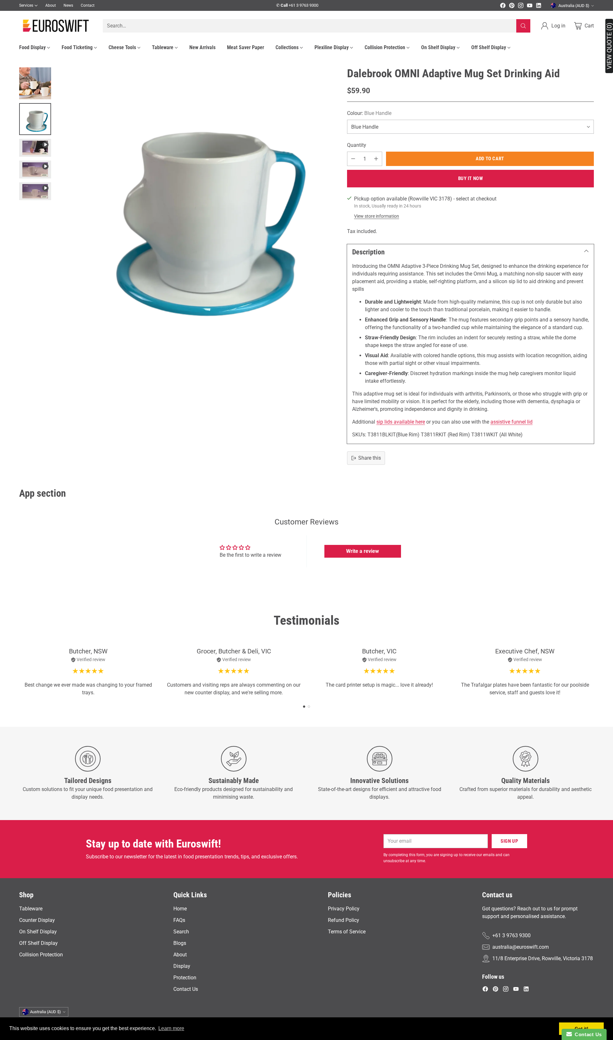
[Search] (523, 26)
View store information (376, 216)
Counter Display (37, 920)
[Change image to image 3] (35, 148)
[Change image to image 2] (35, 119)
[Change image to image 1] (35, 83)
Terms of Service (347, 932)
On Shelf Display (38, 932)
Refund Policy (343, 920)
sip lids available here (400, 422)
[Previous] (19, 672)
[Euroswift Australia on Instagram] (521, 6)
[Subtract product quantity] (353, 159)
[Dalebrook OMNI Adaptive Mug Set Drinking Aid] (195, 205)
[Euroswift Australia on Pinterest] (512, 6)
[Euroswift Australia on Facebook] (503, 6)
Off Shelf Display (38, 943)
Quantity (356, 145)
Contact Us (185, 989)
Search (181, 932)
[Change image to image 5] (35, 191)
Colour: (369, 113)
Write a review (362, 551)
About (180, 955)
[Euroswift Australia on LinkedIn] (538, 6)
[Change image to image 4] (35, 169)
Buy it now (470, 178)
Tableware (30, 909)
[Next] (594, 672)
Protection (184, 978)
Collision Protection (41, 955)
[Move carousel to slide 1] (304, 706)
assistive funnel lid (511, 422)
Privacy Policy (343, 909)
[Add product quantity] (376, 159)
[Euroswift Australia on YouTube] (529, 6)
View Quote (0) (609, 46)
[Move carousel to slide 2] (309, 706)
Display (181, 966)
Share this (369, 458)
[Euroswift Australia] (56, 25)
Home (180, 909)
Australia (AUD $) (573, 5)
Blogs (179, 943)
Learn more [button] (171, 1028)
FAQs (179, 920)
